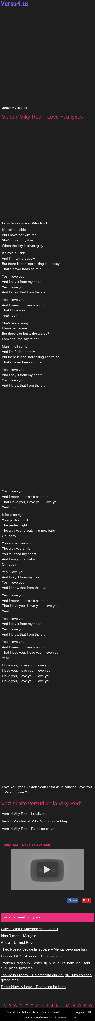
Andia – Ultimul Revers (19, 942)
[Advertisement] (47, 56)
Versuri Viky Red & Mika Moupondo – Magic (35, 821)
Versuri (6, 108)
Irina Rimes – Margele (18, 936)
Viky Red (21, 108)
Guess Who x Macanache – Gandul (29, 929)
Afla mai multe (65, 1017)
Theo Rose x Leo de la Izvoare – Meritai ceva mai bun (44, 949)
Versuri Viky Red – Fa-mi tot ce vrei (29, 829)
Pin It (86, 900)
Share (73, 900)
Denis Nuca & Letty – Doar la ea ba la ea (33, 987)
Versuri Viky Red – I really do (24, 814)
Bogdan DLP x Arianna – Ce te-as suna (32, 956)
